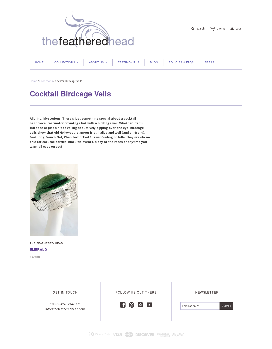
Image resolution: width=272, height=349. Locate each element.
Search (201, 28)
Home (39, 62)
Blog (154, 62)
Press (209, 62)
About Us (98, 62)
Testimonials (128, 62)
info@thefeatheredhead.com (65, 309)
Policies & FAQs (181, 62)
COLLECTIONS (66, 62)
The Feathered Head (46, 243)
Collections (46, 81)
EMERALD (38, 249)
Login (236, 29)
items (221, 28)
